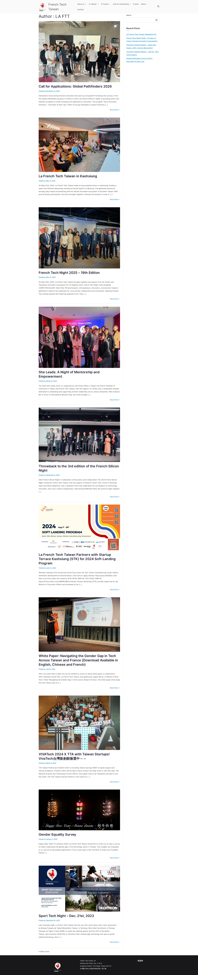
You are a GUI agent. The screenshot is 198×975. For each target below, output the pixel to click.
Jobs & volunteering (121, 4)
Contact (80, 9)
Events (136, 4)
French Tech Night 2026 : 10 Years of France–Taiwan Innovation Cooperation (141, 39)
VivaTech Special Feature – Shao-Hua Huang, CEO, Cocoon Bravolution (141, 46)
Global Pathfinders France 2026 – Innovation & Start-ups (139, 59)
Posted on (49, 91)
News (143, 4)
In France (104, 4)
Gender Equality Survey (57, 834)
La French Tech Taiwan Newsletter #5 (141, 34)
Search (128, 15)
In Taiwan (92, 4)
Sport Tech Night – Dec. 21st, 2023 (66, 916)
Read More (114, 110)
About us (80, 4)
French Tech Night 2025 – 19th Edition (69, 273)
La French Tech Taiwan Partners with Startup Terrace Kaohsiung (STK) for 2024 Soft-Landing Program (77, 559)
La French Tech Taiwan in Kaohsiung (68, 176)
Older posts (44, 951)
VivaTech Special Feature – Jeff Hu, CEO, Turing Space (142, 53)
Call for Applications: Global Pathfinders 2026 (75, 86)
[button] (85, 4)
